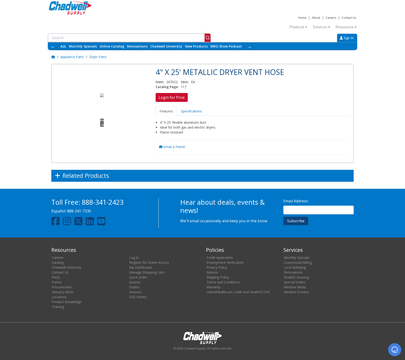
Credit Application (219, 257)
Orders (134, 287)
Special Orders (295, 282)
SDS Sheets (138, 297)
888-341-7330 (79, 211)
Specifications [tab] (191, 111)
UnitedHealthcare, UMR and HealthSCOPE (238, 292)
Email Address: (295, 201)
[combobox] (129, 37)
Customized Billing (298, 262)
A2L (63, 46)
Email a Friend (173, 147)
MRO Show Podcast (226, 46)
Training (58, 306)
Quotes (134, 282)
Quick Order (138, 277)
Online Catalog (112, 46)
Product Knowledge (67, 302)
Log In (134, 257)
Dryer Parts (98, 57)
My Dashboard (140, 267)
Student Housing (296, 277)
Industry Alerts (63, 292)
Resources (345, 27)
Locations (59, 297)
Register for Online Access (149, 262)
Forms (57, 282)
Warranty (213, 287)
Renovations (137, 46)
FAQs (56, 277)
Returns (212, 272)
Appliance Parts (72, 57)
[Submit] (207, 37)
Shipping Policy (217, 277)
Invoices (135, 292)
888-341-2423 (103, 202)
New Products (196, 46)
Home (302, 18)
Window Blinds (295, 287)
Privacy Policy (216, 267)
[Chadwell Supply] (70, 7)
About (316, 18)
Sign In (348, 38)
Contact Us (348, 18)
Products (296, 27)
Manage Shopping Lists (147, 272)
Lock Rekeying (295, 267)
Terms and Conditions (223, 282)
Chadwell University (166, 46)
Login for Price (172, 97)
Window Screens (296, 292)
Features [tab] (166, 111)
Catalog (58, 262)
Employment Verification (225, 262)
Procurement (62, 287)
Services (320, 27)
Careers (331, 18)
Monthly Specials (83, 46)
